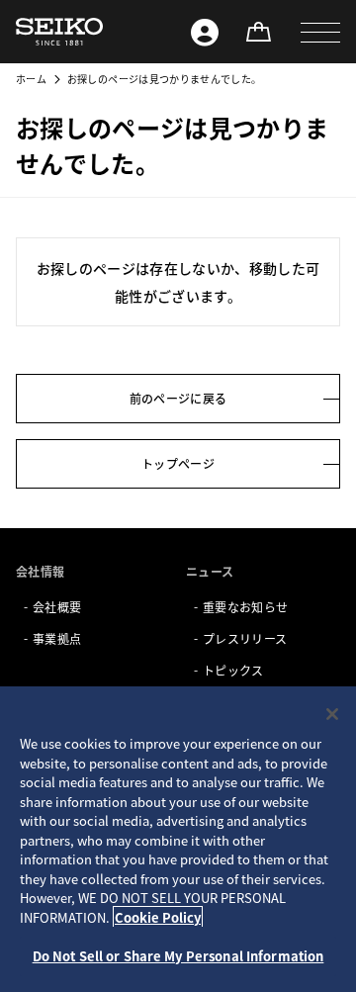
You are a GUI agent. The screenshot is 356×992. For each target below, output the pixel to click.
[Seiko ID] (204, 31)
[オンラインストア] (258, 31)
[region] (178, 839)
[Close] (332, 714)
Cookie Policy (158, 917)
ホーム (31, 78)
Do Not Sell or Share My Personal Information (178, 956)
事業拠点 (57, 638)
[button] (320, 31)
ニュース (209, 571)
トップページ (178, 463)
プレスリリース (245, 638)
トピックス (233, 670)
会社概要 (57, 606)
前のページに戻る (178, 398)
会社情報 (40, 571)
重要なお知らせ (245, 606)
